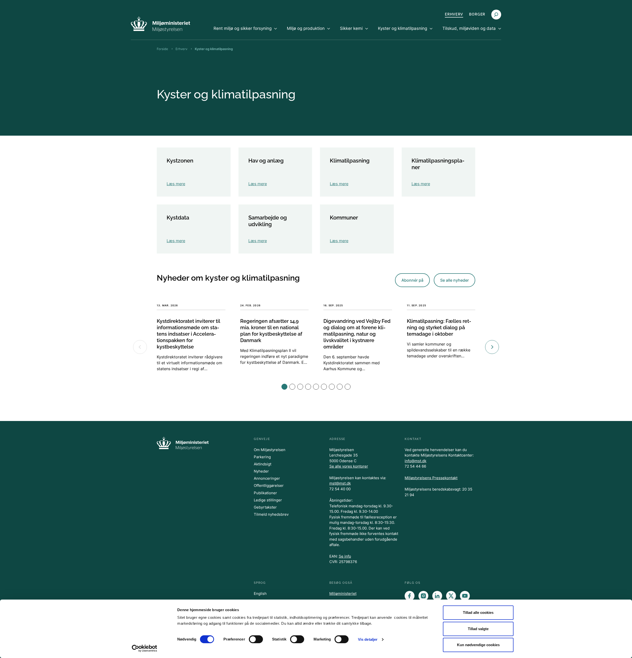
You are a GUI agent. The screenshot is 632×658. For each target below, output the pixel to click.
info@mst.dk (415, 460)
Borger (477, 14)
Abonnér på (412, 280)
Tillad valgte (478, 629)
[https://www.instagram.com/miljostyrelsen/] (423, 596)
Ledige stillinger (268, 500)
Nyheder (261, 471)
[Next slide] (492, 347)
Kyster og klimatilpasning (214, 49)
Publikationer (265, 493)
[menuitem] (245, 32)
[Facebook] (410, 596)
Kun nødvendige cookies (478, 645)
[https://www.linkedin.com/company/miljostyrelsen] (437, 596)
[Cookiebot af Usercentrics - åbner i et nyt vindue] (144, 648)
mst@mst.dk (340, 483)
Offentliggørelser (269, 485)
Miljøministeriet (342, 593)
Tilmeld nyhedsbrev (271, 514)
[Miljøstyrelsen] (160, 24)
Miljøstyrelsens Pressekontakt (431, 477)
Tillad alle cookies (478, 612)
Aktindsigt (262, 464)
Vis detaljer (367, 639)
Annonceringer (267, 478)
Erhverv (454, 14)
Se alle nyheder (454, 280)
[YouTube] (465, 596)
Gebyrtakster (265, 507)
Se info (345, 556)
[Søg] (496, 14)
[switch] (256, 639)
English (260, 593)
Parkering (262, 457)
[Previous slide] (140, 347)
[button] (284, 387)
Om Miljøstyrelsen (269, 449)
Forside (162, 49)
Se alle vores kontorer (348, 466)
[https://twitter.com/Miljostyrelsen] (451, 596)
